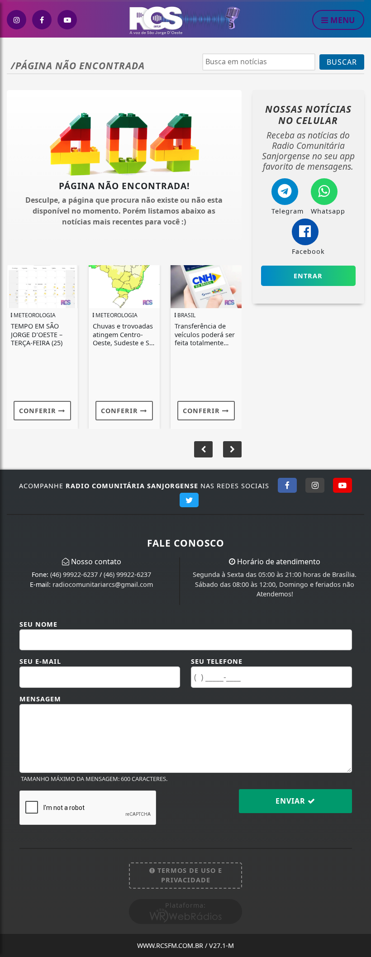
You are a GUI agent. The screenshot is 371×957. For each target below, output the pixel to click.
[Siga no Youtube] (342, 485)
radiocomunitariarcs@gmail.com (102, 584)
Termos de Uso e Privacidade (188, 875)
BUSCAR (342, 62)
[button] (232, 449)
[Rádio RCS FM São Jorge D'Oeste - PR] (186, 19)
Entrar (308, 275)
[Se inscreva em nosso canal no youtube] (67, 19)
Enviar (292, 801)
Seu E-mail (40, 661)
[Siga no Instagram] (314, 485)
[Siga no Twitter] (189, 500)
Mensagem (40, 699)
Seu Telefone (217, 661)
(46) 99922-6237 (74, 574)
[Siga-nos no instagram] (16, 19)
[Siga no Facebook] (287, 485)
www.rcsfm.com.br (185, 945)
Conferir (38, 410)
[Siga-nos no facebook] (42, 19)
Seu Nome (38, 624)
